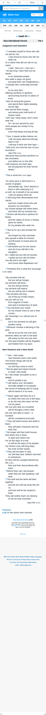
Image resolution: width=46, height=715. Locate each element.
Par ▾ (40, 41)
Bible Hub (23, 534)
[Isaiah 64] (3, 325)
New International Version (21, 520)
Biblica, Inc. (16, 525)
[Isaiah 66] (43, 325)
